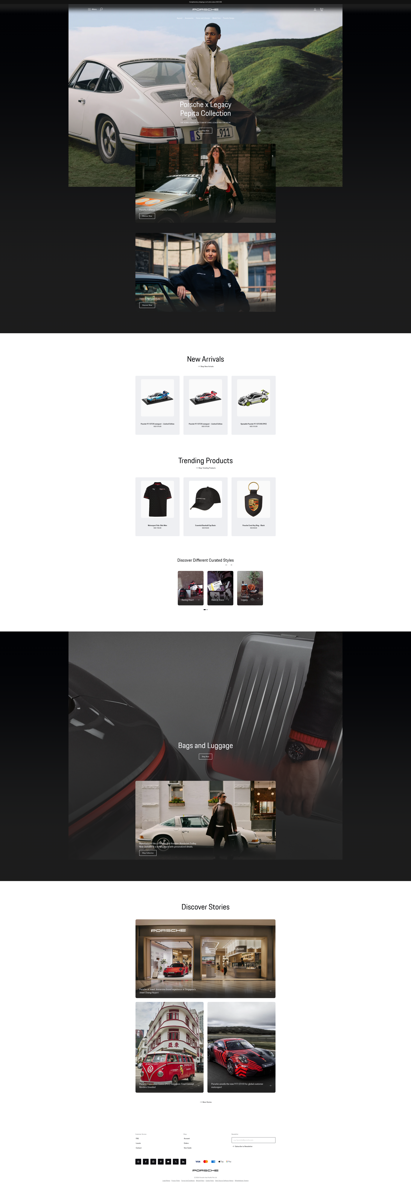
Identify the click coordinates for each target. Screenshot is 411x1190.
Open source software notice (224, 1180)
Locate (138, 1143)
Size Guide (187, 1148)
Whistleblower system (242, 1180)
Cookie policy (210, 1180)
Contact (139, 1148)
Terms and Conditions (188, 1180)
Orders (186, 1143)
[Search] (101, 9)
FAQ (137, 1138)
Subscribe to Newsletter (243, 1146)
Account (187, 1138)
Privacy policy (175, 1180)
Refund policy (200, 1180)
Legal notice (166, 1180)
